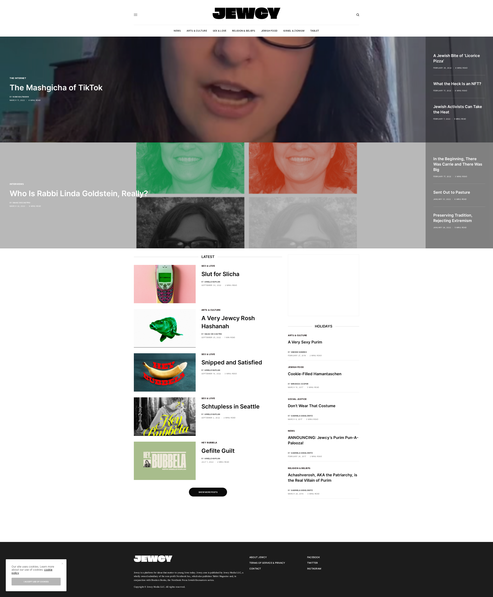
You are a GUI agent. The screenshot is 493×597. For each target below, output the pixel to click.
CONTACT (255, 568)
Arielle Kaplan (212, 282)
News (291, 431)
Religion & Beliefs (299, 468)
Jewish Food (296, 367)
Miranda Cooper (299, 384)
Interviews (17, 184)
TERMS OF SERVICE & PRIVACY (267, 562)
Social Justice (297, 399)
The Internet (18, 78)
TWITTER (312, 562)
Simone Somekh (299, 352)
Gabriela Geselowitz (302, 416)
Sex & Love (208, 266)
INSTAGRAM (314, 568)
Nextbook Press (179, 580)
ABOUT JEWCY (258, 557)
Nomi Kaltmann (21, 97)
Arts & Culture (211, 310)
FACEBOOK (313, 557)
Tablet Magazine (221, 576)
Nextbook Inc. (183, 576)
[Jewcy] (246, 13)
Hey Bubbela (209, 442)
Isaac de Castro (21, 203)
